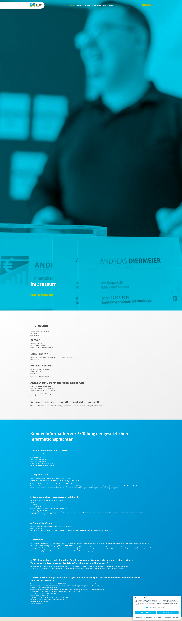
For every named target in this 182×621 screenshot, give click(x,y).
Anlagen (78, 5)
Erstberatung (96, 5)
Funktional (163, 607)
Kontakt (111, 5)
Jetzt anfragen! (147, 5)
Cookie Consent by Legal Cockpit (171, 617)
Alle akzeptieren (167, 612)
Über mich (86, 5)
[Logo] (36, 5)
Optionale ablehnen (145, 612)
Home (72, 5)
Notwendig (153, 607)
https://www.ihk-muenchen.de (39, 376)
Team (104, 5)
